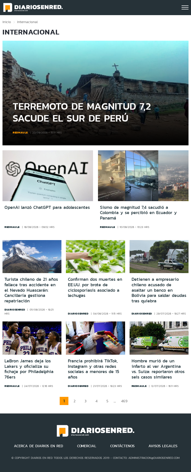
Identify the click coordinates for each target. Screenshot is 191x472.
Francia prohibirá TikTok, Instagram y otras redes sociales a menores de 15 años (93, 369)
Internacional (27, 22)
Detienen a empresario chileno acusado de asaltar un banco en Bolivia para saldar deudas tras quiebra (159, 290)
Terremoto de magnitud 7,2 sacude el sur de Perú (82, 112)
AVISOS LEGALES (162, 446)
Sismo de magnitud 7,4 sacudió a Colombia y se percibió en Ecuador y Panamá (138, 213)
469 (124, 401)
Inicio (6, 22)
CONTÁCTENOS (122, 446)
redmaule (20, 132)
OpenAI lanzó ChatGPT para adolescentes (47, 207)
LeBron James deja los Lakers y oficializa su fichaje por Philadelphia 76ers (28, 369)
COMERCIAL (86, 446)
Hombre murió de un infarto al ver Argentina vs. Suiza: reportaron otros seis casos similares (158, 369)
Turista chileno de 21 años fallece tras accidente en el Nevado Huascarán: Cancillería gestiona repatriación (31, 290)
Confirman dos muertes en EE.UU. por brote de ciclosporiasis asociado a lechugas (95, 287)
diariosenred (14, 310)
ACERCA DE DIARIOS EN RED (38, 446)
